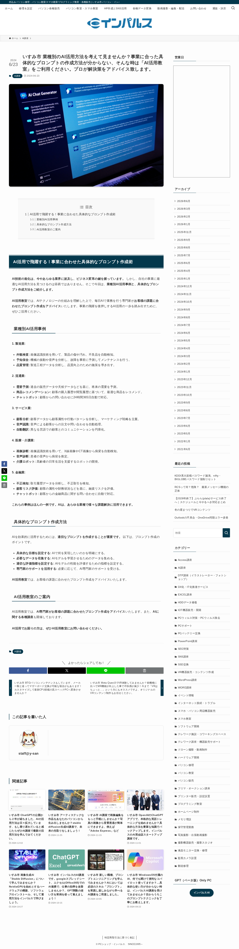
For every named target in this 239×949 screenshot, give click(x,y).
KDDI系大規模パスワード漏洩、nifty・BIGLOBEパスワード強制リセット (198, 477)
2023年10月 (184, 394)
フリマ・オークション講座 (194, 788)
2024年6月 (183, 332)
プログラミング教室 (190, 803)
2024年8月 (183, 317)
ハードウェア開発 (188, 757)
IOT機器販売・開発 (189, 610)
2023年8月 (183, 410)
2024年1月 (183, 371)
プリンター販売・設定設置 (194, 796)
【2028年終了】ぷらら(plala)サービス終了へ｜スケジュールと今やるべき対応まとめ (200, 500)
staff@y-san (28, 753)
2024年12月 (184, 286)
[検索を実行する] (226, 532)
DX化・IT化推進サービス (193, 586)
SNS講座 (183, 656)
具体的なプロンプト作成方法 (54, 224)
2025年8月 (183, 247)
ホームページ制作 (188, 811)
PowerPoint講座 (188, 641)
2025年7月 (183, 255)
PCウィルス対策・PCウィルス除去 (199, 617)
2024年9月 (183, 309)
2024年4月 (183, 348)
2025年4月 (183, 270)
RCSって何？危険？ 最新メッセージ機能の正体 (202, 488)
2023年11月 (184, 387)
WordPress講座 (187, 679)
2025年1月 (183, 278)
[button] (28, 670)
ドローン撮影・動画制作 (192, 749)
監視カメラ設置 (187, 858)
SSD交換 (183, 664)
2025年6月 (183, 262)
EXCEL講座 (185, 594)
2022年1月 (183, 441)
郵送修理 (183, 865)
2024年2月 (183, 363)
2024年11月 (184, 294)
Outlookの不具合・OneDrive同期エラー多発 (201, 517)
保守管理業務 (186, 827)
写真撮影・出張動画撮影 (192, 834)
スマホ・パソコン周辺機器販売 (197, 710)
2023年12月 (184, 379)
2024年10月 (184, 301)
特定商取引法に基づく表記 (120, 937)
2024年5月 (183, 340)
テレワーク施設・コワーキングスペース (202, 734)
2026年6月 (183, 201)
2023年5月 (183, 433)
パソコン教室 (186, 772)
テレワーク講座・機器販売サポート (199, 741)
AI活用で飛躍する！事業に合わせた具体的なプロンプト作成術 (73, 214)
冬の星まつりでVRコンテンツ (193, 509)
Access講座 (185, 559)
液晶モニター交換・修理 (192, 850)
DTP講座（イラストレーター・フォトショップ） (202, 577)
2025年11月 (184, 232)
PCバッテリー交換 (189, 633)
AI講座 (17, 76)
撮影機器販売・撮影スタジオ (195, 842)
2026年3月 (183, 208)
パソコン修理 (186, 765)
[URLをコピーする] (144, 670)
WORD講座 (185, 687)
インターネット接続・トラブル (197, 702)
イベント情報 (186, 695)
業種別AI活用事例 (47, 219)
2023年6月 (183, 425)
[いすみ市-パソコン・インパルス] (119, 23)
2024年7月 (183, 325)
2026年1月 (183, 224)
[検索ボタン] (233, 8)
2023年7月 (183, 418)
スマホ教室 (184, 718)
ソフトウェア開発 (188, 726)
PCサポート (185, 625)
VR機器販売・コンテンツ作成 (196, 672)
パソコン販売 (186, 780)
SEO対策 (183, 648)
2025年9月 (183, 239)
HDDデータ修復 (187, 602)
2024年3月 (183, 356)
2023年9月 (183, 402)
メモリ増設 (184, 819)
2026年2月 (183, 216)
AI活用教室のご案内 (49, 229)
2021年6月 (183, 449)
